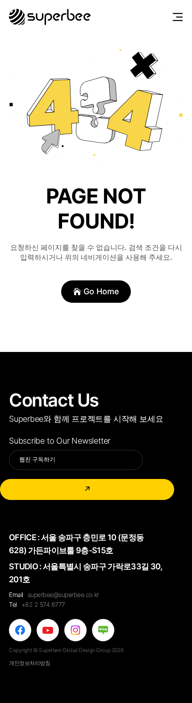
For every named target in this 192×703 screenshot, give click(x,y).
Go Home (101, 291)
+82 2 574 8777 (43, 604)
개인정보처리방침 (29, 663)
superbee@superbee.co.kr (63, 594)
